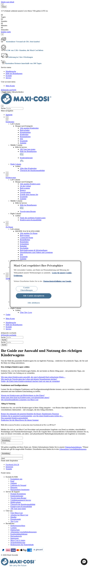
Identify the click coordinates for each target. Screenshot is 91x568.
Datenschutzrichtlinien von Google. (57, 281)
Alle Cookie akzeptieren (33, 296)
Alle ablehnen (33, 303)
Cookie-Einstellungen (27, 288)
